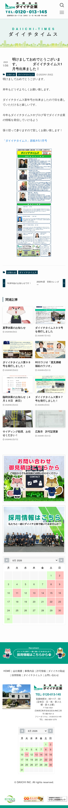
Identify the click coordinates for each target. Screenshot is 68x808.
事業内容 (29, 671)
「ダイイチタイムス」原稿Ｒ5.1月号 (25, 140)
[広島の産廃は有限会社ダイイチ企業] (36, 5)
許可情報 (41, 671)
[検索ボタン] (61, 5)
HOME (7, 671)
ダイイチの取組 (56, 671)
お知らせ (11, 74)
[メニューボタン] (61, 12)
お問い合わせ (52, 675)
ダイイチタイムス (26, 74)
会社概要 (17, 671)
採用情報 (16, 675)
